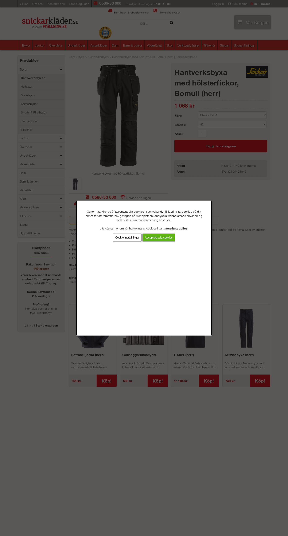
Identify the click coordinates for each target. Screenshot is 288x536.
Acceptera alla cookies (159, 237)
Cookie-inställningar (127, 237)
